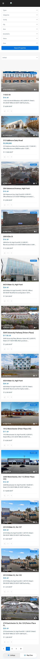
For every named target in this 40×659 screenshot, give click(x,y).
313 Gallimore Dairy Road (13, 140)
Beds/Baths (6, 34)
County (5, 19)
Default (5, 57)
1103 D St (7, 95)
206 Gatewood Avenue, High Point (16, 188)
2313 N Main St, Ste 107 (12, 527)
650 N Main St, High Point (13, 381)
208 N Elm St (8, 236)
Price (4, 43)
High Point (7, 183)
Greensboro (8, 135)
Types (4, 10)
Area (4, 29)
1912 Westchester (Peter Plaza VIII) (17, 429)
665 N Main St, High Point (13, 285)
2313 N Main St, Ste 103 (12, 575)
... (29, 103)
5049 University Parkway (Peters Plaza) (18, 333)
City (4, 24)
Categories (6, 15)
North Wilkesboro (10, 89)
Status (5, 38)
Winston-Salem (9, 327)
